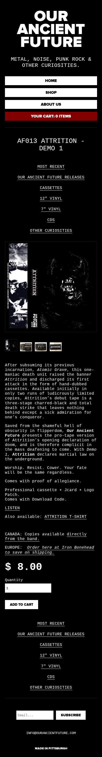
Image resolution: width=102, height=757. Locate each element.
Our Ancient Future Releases (51, 177)
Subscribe (71, 715)
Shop (51, 92)
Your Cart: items (51, 116)
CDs (51, 220)
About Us (51, 104)
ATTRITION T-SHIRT (66, 517)
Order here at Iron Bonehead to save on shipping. (49, 550)
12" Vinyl (51, 198)
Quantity (14, 580)
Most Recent (51, 167)
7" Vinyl (51, 209)
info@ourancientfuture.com (51, 733)
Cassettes (51, 188)
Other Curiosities (51, 231)
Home (51, 80)
